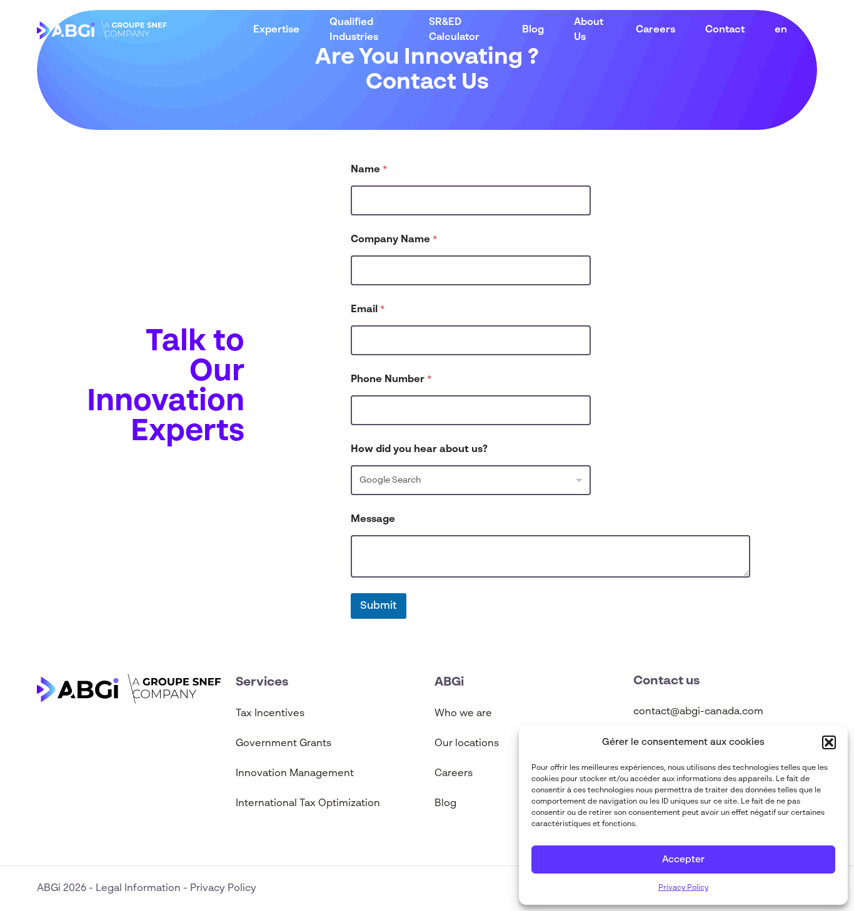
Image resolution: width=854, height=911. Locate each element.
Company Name (394, 240)
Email (368, 310)
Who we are (465, 714)
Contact (725, 30)
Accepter (683, 859)
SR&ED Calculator (454, 29)
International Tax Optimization (308, 804)
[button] (829, 742)
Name (369, 170)
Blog (533, 30)
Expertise (276, 30)
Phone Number (391, 380)
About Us (588, 29)
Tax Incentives (270, 714)
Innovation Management (295, 774)
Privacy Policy (683, 888)
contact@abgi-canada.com (698, 712)
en (781, 30)
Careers (655, 30)
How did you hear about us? (419, 450)
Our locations (467, 744)
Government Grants (283, 744)
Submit (378, 606)
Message (373, 519)
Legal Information (139, 889)
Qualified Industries (353, 29)
